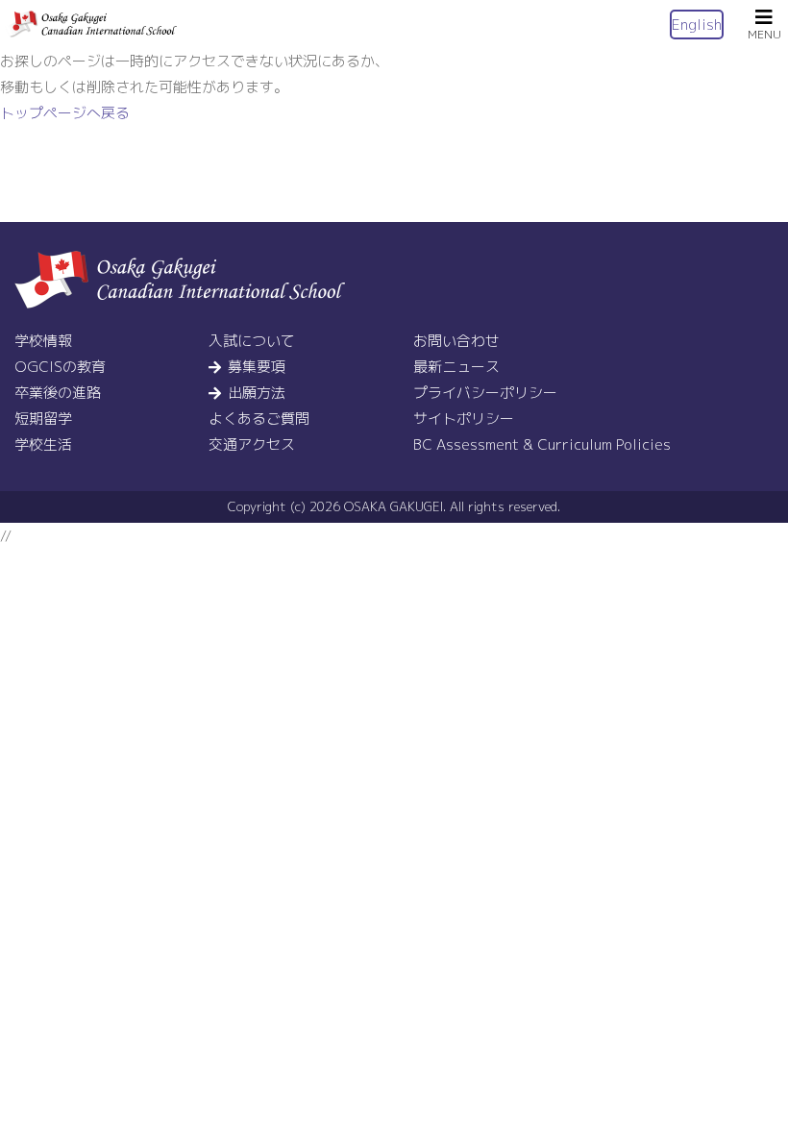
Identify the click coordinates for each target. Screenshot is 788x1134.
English (697, 24)
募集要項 (256, 367)
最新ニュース (456, 367)
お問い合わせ (456, 341)
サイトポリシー (463, 418)
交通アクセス (252, 444)
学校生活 (43, 444)
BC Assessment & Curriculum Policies (542, 444)
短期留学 (43, 418)
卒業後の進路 (57, 392)
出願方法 (256, 392)
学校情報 (43, 341)
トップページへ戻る (65, 113)
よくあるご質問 (259, 418)
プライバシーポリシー (485, 392)
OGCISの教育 (60, 367)
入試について (252, 341)
